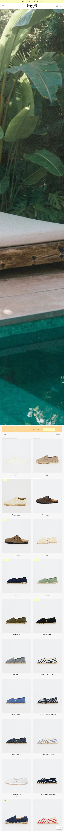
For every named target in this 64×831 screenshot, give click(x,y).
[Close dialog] (60, 400)
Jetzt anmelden (47, 423)
